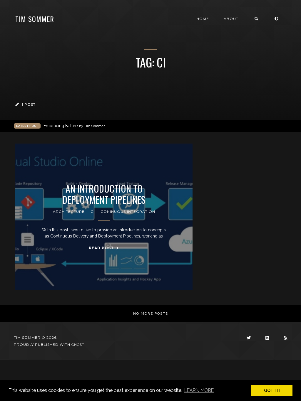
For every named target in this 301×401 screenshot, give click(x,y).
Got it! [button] (272, 390)
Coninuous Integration (128, 211)
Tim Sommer (34, 19)
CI (93, 211)
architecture (69, 211)
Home (202, 18)
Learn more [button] (199, 390)
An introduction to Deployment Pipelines (104, 194)
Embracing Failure (74, 125)
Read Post (102, 248)
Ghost (77, 345)
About (231, 18)
